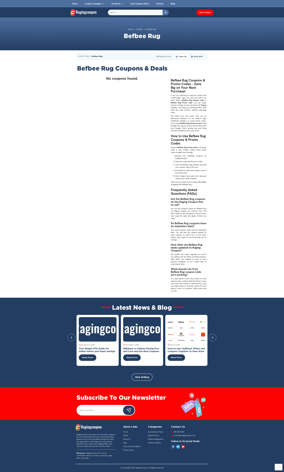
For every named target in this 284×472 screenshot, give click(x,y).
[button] (71, 337)
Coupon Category (93, 4)
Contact (160, 4)
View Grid (198, 56)
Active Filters (84, 56)
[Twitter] (178, 447)
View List (182, 56)
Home (75, 4)
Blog (173, 4)
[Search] (166, 12)
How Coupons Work (140, 4)
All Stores (115, 4)
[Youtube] (183, 447)
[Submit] (129, 410)
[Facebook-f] (173, 447)
